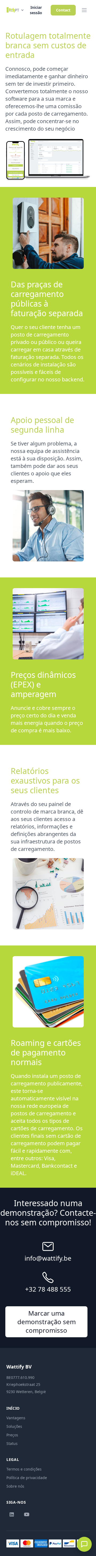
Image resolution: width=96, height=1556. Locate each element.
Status (12, 1443)
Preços (12, 1434)
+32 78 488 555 (48, 1289)
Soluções (14, 1426)
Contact (63, 10)
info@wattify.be (48, 1258)
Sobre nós (15, 1486)
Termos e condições (24, 1469)
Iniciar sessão (36, 10)
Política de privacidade (26, 1477)
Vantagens (15, 1417)
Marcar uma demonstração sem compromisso (46, 1322)
